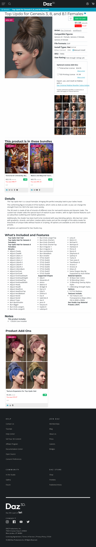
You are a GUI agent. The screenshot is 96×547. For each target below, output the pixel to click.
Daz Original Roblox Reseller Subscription (73, 85)
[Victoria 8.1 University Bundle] (16, 158)
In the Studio (10, 475)
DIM (69, 50)
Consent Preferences (13, 459)
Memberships (54, 424)
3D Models (5, 9)
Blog (51, 429)
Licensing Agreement (13, 537)
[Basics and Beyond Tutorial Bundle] (41, 158)
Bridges (52, 449)
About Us (52, 434)
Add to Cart (80, 18)
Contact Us (10, 424)
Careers (52, 444)
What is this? (81, 71)
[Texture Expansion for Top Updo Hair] (27, 361)
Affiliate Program (12, 444)
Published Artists (55, 485)
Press (51, 439)
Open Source (11, 454)
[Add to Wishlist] (70, 19)
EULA (49, 537)
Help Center (10, 434)
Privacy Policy (41, 537)
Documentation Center (14, 449)
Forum (8, 485)
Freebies (52, 480)
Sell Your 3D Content (13, 439)
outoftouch (77, 30)
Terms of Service (28, 537)
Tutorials (9, 429)
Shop (51, 475)
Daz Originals (66, 30)
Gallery (8, 480)
